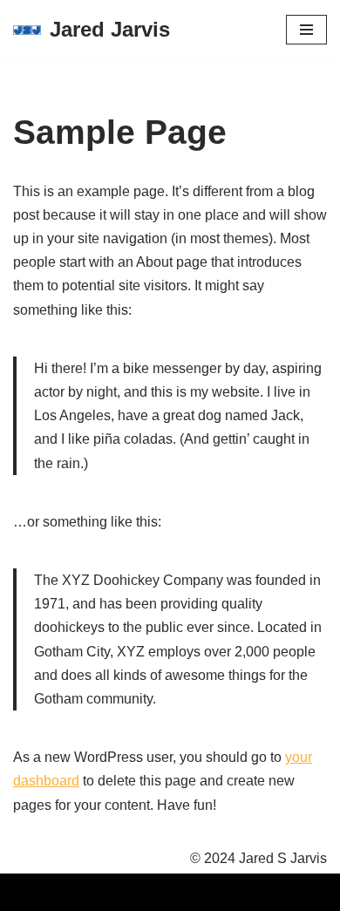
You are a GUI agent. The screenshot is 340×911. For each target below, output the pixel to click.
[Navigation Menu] (306, 29)
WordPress (168, 892)
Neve (29, 892)
